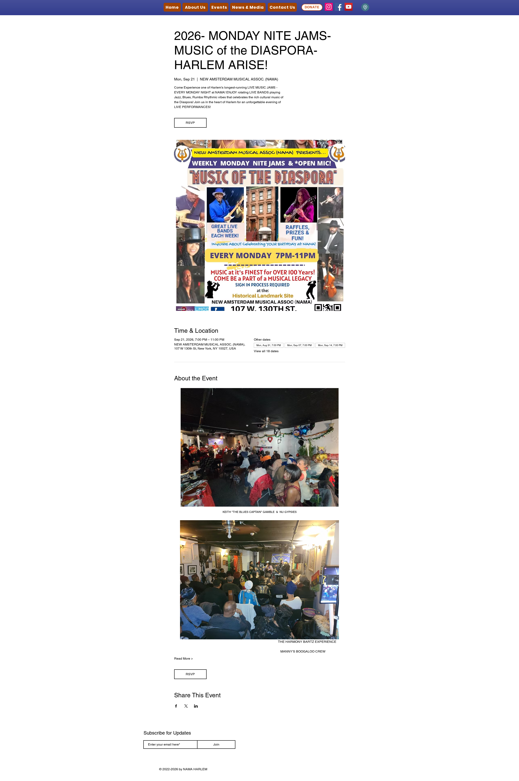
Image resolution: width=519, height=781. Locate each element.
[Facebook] (339, 7)
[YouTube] (349, 7)
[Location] (365, 7)
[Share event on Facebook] (176, 706)
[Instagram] (329, 7)
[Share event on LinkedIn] (196, 706)
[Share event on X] (186, 706)
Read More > (183, 658)
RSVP (190, 123)
